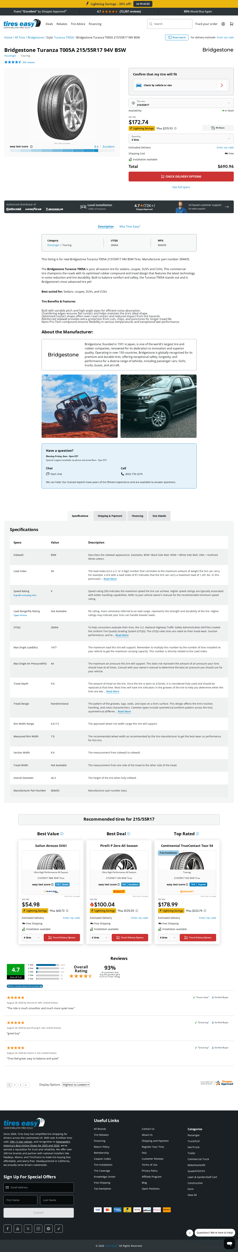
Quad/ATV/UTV (196, 1171)
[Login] (223, 24)
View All (192, 1195)
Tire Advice (78, 24)
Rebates (62, 24)
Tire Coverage (102, 1170)
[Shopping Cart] (231, 24)
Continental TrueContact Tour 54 (187, 846)
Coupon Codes (102, 1158)
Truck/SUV (194, 1141)
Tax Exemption (102, 1188)
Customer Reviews (152, 1158)
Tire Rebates (101, 1134)
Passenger (10, 55)
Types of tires (20, 615)
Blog (144, 1182)
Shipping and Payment (155, 1140)
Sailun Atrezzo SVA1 (51, 846)
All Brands (100, 1128)
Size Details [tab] (159, 516)
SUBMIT (38, 1213)
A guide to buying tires (25, 595)
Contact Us (148, 1128)
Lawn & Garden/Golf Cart (202, 1177)
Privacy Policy (149, 1170)
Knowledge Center (105, 1176)
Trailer (191, 1153)
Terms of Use (149, 1164)
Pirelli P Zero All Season (119, 846)
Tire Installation (103, 1164)
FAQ (144, 1152)
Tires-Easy (111, 1245)
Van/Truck (193, 1147)
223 (29, 62)
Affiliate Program (152, 1176)
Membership (101, 1152)
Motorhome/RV (196, 1165)
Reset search (179, 37)
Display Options (49, 1085)
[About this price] (175, 128)
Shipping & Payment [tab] (110, 516)
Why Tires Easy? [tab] (129, 226)
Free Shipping (102, 1182)
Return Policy (101, 1146)
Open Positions (151, 1188)
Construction (195, 1183)
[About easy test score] (31, 147)
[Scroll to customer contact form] (227, 207)
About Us (147, 1134)
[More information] (62, 833)
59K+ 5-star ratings (21, 1141)
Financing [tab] (137, 516)
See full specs (181, 187)
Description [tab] (106, 226)
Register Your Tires (153, 1146)
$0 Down (220, 127)
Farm (191, 1189)
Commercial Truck (198, 1159)
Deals (49, 24)
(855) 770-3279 (134, 474)
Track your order (206, 24)
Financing (95, 24)
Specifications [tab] (80, 516)
